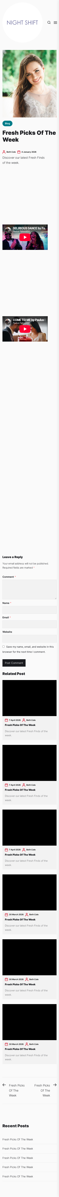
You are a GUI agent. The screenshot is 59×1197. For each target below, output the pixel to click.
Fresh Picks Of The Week (20, 725)
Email (6, 617)
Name (6, 603)
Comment (9, 576)
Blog (7, 123)
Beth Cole (11, 152)
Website (7, 631)
